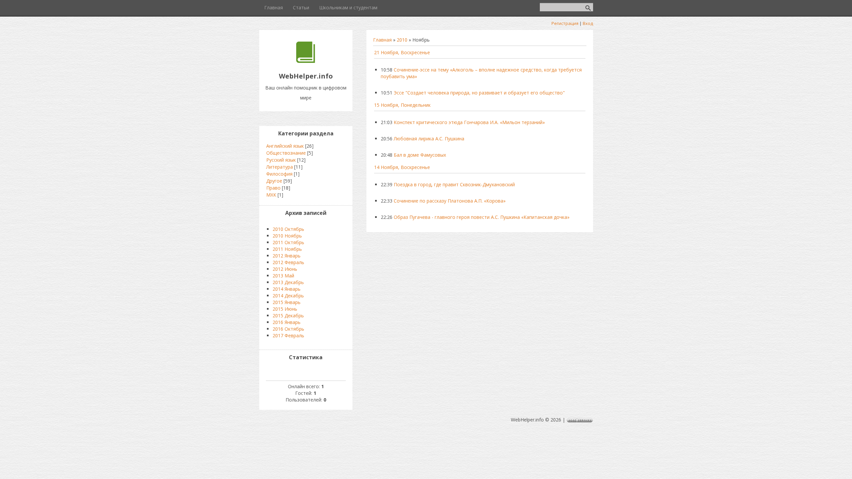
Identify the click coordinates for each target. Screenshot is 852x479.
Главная (382, 40)
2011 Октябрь (288, 242)
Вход (588, 23)
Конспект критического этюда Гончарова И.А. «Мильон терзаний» (469, 122)
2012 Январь (287, 255)
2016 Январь (287, 322)
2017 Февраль (288, 335)
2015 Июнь (285, 309)
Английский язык (285, 146)
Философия (279, 174)
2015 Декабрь (288, 315)
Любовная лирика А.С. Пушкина (429, 138)
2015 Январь (287, 302)
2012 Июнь (285, 269)
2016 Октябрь (288, 329)
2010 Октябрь (288, 229)
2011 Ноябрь (287, 249)
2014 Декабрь (288, 295)
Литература (279, 167)
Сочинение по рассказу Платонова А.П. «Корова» (450, 201)
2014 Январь (287, 289)
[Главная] (305, 61)
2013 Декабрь (288, 282)
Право (273, 188)
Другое (274, 181)
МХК (271, 195)
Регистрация (564, 23)
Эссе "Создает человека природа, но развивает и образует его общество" (479, 92)
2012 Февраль (288, 262)
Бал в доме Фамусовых (420, 155)
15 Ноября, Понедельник (402, 105)
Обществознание (286, 153)
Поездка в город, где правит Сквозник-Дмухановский (454, 184)
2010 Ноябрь (287, 236)
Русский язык (281, 160)
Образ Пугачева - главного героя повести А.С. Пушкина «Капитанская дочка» (481, 217)
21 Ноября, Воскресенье (402, 52)
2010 (402, 40)
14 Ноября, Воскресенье (402, 167)
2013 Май (283, 275)
